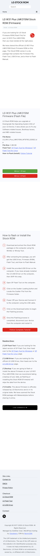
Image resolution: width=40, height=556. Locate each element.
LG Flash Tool (7, 501)
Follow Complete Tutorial (20, 330)
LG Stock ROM (20, 2)
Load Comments (19, 407)
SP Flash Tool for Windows (21, 148)
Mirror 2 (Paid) (20, 176)
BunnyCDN (28, 533)
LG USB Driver (8, 364)
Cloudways (14, 533)
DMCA (5, 484)
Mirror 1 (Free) (20, 171)
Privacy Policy (8, 488)
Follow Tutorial (26, 153)
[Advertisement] (20, 84)
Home (5, 27)
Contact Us (7, 479)
